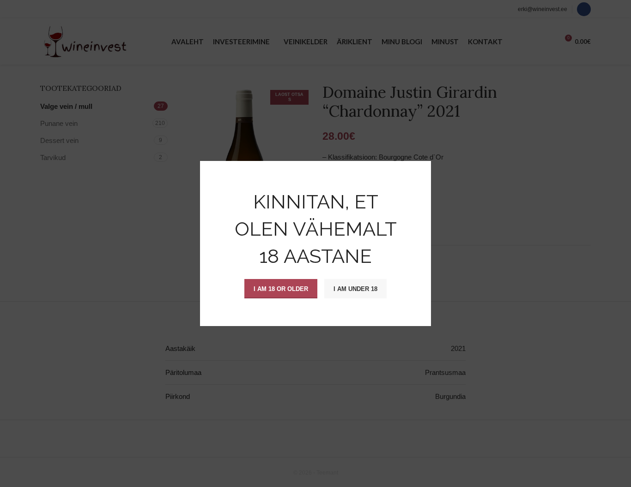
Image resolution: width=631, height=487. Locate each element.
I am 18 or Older (281, 288)
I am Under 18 (355, 288)
